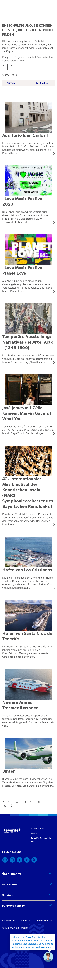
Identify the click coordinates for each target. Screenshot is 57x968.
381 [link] (5, 805)
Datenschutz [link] (26, 920)
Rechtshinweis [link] (9, 920)
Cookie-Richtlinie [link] (44, 920)
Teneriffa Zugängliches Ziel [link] (41, 840)
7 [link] (30, 802)
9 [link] (39, 802)
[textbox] (21, 83)
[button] (42, 83)
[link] (28, 128)
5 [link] (21, 802)
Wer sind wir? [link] (37, 828)
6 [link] (26, 802)
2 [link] (8, 802)
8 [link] (34, 802)
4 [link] (17, 802)
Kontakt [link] (34, 833)
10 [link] (44, 802)
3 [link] (12, 802)
